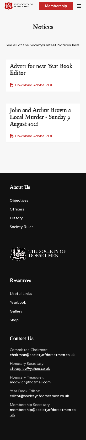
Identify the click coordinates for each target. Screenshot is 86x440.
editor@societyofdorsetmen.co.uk (39, 396)
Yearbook (18, 302)
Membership (56, 6)
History (16, 218)
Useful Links (21, 293)
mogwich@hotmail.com (30, 382)
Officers (17, 209)
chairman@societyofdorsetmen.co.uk (42, 354)
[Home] (19, 6)
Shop (14, 320)
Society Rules (21, 227)
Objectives (19, 200)
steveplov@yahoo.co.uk (30, 368)
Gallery (16, 311)
